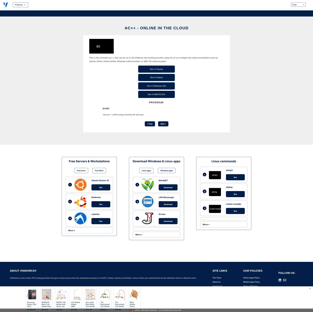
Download (168, 187)
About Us (216, 282)
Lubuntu (95, 214)
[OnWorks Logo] (5, 5)
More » (71, 230)
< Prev (150, 124)
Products (19, 5)
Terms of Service (250, 286)
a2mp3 (229, 170)
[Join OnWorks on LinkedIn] (279, 280)
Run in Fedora (156, 77)
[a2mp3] (216, 174)
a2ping (229, 187)
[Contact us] (284, 280)
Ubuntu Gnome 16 (100, 180)
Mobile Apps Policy (251, 282)
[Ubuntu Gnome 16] (81, 185)
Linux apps (146, 171)
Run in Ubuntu (156, 69)
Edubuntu (96, 197)
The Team (216, 278)
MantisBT (163, 180)
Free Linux (81, 171)
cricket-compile (233, 204)
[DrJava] (148, 218)
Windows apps (166, 171)
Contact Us (217, 286)
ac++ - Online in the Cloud (157, 28)
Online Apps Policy (251, 278)
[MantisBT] (148, 185)
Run (101, 187)
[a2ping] (216, 191)
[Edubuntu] (81, 201)
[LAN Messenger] (148, 201)
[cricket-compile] (216, 208)
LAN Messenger (166, 197)
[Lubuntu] (81, 218)
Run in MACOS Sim (156, 94)
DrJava (162, 214)
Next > (163, 124)
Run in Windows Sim (156, 86)
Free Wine (99, 171)
